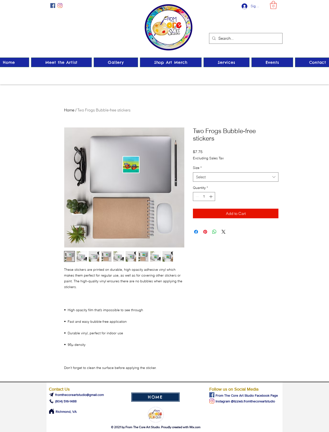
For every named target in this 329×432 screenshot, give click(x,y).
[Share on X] (223, 232)
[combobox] (235, 177)
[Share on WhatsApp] (214, 232)
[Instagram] (60, 5)
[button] (273, 5)
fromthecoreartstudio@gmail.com (79, 395)
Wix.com (195, 427)
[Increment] (211, 196)
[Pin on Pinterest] (205, 232)
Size (197, 168)
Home (69, 110)
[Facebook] (52, 5)
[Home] (51, 411)
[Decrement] (197, 196)
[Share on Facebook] (196, 232)
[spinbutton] (204, 196)
